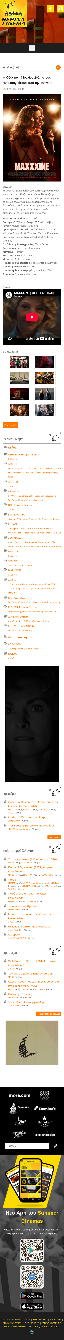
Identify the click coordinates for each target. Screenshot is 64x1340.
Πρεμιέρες (54, 837)
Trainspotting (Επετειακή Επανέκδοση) (25, 611)
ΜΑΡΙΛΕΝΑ (14, 570)
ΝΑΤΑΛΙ (12, 653)
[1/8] (19, 362)
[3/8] (19, 378)
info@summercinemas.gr (47, 1326)
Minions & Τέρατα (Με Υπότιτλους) (32, 621)
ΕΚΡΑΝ (12, 524)
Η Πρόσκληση (25, 630)
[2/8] (44, 362)
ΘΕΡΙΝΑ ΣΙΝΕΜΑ (22, 1319)
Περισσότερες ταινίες (48, 1013)
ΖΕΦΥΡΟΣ (14, 537)
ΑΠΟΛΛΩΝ (14, 644)
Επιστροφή (10, 425)
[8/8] (44, 410)
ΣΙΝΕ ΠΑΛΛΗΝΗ (18, 616)
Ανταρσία (12, 630)
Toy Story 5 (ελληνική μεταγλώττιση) (25, 500)
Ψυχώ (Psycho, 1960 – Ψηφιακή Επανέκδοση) (29, 542)
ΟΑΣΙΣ (12, 579)
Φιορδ (11, 486)
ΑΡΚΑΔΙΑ (13, 491)
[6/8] (44, 394)
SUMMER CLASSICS (12, 1323)
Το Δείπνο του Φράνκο (49, 519)
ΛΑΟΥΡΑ (13, 561)
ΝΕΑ (4, 89)
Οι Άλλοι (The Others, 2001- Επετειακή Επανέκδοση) (32, 495)
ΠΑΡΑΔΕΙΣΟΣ (16, 597)
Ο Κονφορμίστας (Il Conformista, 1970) (26, 528)
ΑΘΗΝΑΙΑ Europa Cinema (23, 454)
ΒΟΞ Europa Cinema (20, 505)
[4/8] (44, 378)
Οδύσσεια (12, 459)
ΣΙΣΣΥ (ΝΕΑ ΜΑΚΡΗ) (21, 626)
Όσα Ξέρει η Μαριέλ (17, 565)
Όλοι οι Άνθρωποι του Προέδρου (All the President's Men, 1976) (34, 472)
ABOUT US (55, 1319)
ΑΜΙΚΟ (12, 464)
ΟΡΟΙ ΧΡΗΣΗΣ (32, 1323)
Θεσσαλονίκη (17, 637)
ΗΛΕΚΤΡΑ (14, 551)
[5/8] (19, 394)
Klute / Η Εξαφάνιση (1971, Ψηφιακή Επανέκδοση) (31, 468)
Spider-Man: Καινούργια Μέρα (26, 1002)
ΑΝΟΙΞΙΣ (13, 482)
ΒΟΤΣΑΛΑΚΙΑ (16, 514)
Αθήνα (12, 447)
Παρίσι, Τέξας (32, 648)
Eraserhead (50, 611)
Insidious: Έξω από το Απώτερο (22, 519)
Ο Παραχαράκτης (52, 602)
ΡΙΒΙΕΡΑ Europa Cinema (22, 607)
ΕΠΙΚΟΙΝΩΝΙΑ (40, 1319)
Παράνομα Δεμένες (20, 994)
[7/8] (19, 410)
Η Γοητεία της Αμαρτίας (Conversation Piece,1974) (32, 584)
